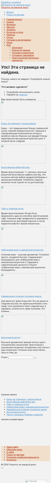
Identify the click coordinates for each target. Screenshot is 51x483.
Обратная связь (14, 449)
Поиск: (4, 357)
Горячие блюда (14, 19)
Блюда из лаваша (21, 50)
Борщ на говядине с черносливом (24, 399)
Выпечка (11, 24)
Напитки (11, 35)
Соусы (10, 37)
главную (23, 94)
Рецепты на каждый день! (14, 7)
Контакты (11, 460)
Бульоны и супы (15, 32)
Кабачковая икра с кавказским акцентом (28, 407)
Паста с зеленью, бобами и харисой (25, 414)
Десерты (11, 29)
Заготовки (17, 47)
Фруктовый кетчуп (16, 412)
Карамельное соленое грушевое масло (27, 409)
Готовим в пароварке (23, 55)
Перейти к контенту (11, 2)
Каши (9, 42)
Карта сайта (12, 447)
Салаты (10, 22)
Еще (9, 45)
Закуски (11, 27)
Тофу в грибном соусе (18, 404)
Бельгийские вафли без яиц (21, 402)
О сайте (10, 452)
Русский (33, 481)
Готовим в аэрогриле (23, 53)
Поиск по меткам (15, 14)
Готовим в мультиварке (19, 40)
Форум (10, 12)
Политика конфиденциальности (23, 457)
